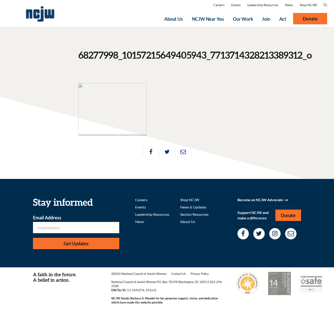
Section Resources (194, 214)
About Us (173, 19)
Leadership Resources (262, 5)
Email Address (47, 217)
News (289, 5)
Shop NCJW (308, 5)
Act (282, 19)
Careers (218, 5)
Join (266, 19)
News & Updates (193, 207)
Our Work (243, 19)
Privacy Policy (200, 274)
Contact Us (178, 274)
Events (236, 5)
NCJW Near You (208, 19)
